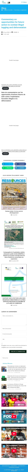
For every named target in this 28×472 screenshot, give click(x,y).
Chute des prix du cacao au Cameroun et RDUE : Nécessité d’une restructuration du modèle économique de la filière (16, 377)
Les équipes (21, 465)
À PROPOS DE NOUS (14, 467)
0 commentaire (17, 372)
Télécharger (5, 88)
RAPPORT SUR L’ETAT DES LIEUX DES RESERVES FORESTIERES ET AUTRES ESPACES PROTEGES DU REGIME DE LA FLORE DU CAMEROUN (14, 301)
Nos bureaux (5, 465)
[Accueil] (2, 10)
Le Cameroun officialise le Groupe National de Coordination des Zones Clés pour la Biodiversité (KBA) (16, 386)
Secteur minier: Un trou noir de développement (14, 212)
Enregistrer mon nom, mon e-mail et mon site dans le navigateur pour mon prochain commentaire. (14, 346)
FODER (15, 32)
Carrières (14, 465)
